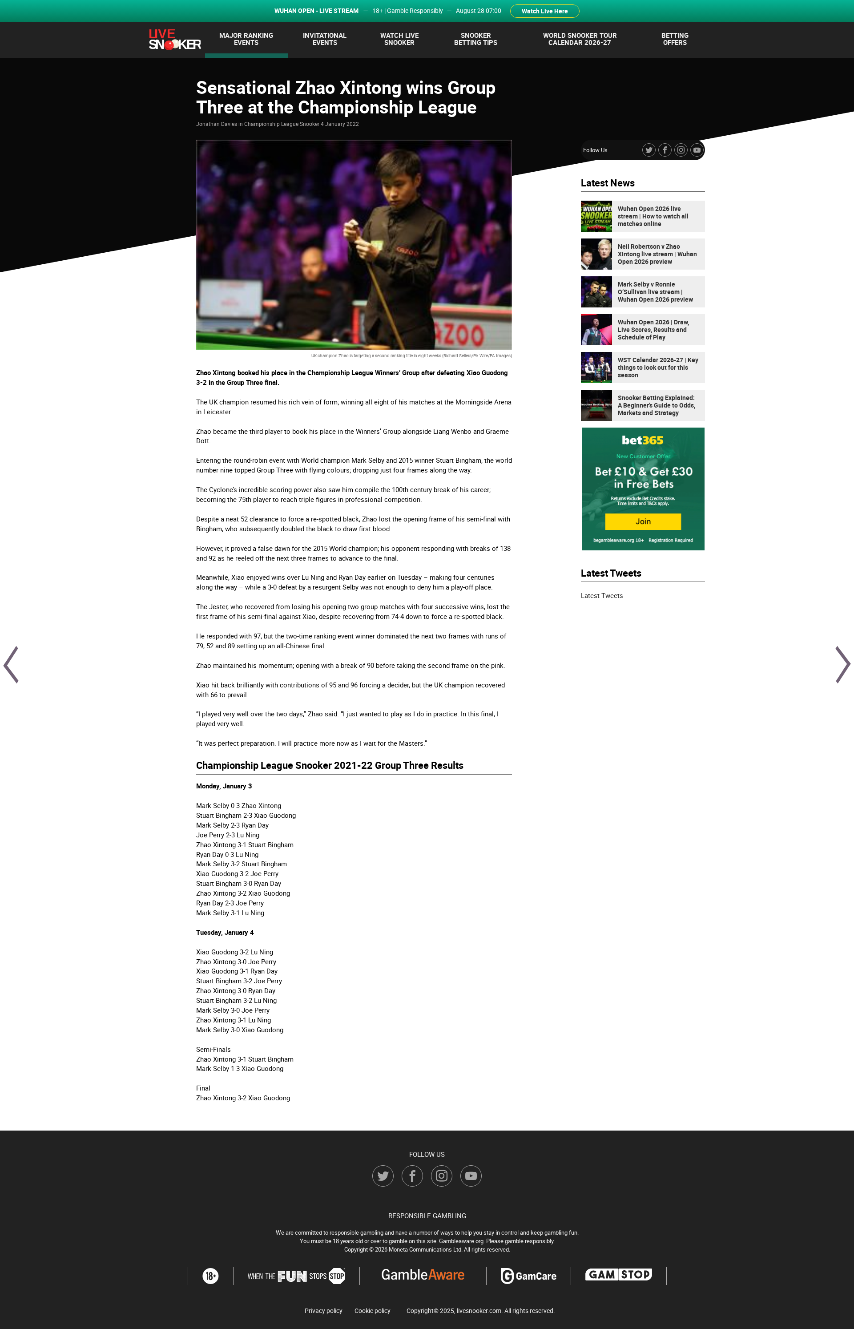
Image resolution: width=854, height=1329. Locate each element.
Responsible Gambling (427, 1215)
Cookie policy (372, 1310)
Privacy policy (323, 1310)
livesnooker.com (479, 1310)
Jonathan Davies (216, 123)
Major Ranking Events (246, 39)
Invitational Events (324, 39)
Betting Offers (675, 39)
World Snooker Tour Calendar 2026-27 (580, 39)
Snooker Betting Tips (475, 39)
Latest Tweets (602, 595)
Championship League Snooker (281, 123)
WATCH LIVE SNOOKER (399, 39)
